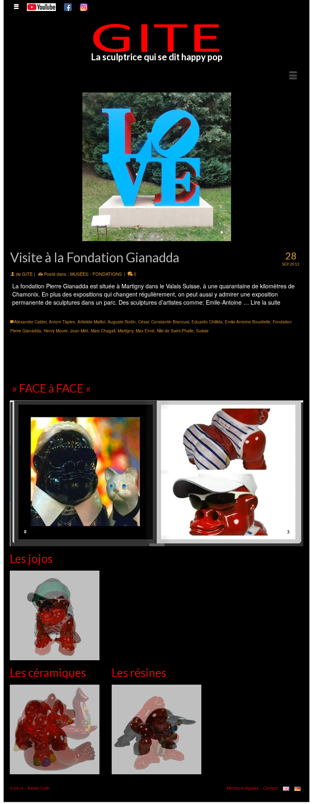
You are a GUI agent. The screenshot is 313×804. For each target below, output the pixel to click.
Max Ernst (145, 331)
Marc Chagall (103, 331)
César (143, 322)
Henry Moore (56, 331)
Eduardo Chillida (207, 322)
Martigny (125, 331)
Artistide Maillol (91, 322)
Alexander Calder (30, 322)
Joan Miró (79, 331)
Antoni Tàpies (62, 322)
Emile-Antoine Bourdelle (247, 322)
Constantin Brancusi (170, 322)
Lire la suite (265, 302)
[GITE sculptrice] (156, 37)
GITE (27, 273)
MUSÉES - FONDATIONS (96, 273)
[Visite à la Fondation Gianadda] (156, 166)
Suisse (202, 331)
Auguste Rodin (122, 322)
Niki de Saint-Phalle (175, 331)
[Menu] (293, 76)
